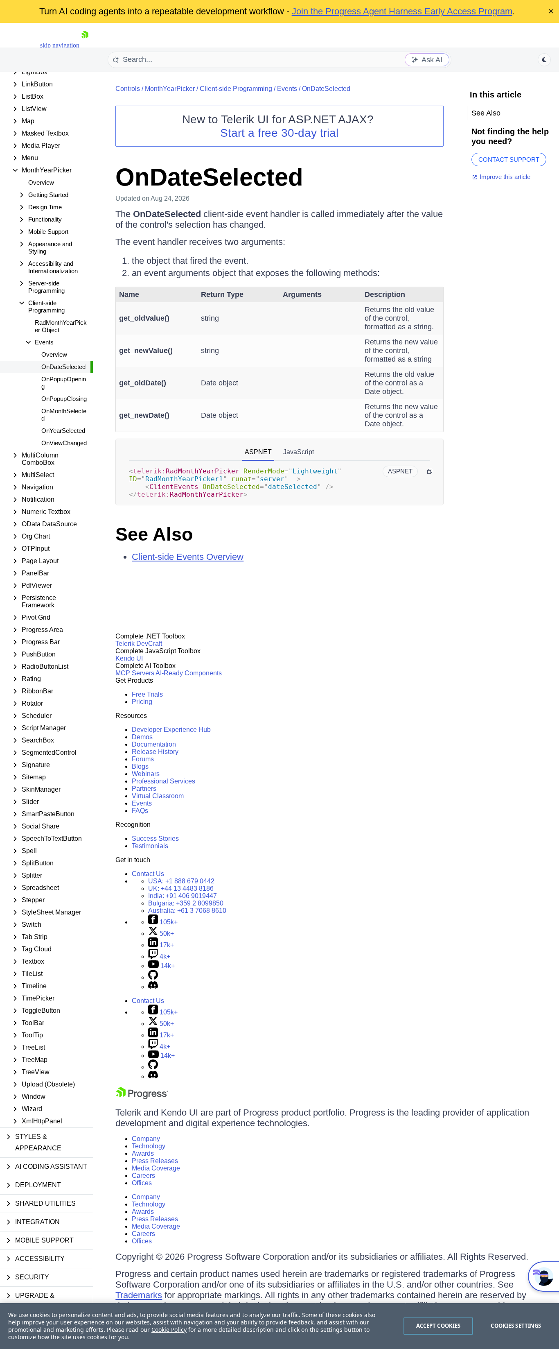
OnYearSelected (63, 430)
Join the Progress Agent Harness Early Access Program (402, 11)
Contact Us (148, 873)
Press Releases (155, 1160)
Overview (41, 182)
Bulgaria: (185, 903)
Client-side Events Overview (187, 557)
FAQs (140, 810)
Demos (142, 736)
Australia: (187, 910)
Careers (143, 1175)
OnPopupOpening (63, 383)
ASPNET (258, 451)
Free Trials (147, 694)
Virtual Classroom (158, 795)
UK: (181, 888)
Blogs (140, 766)
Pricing (142, 701)
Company (146, 1138)
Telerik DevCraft (138, 643)
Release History (155, 751)
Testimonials (150, 845)
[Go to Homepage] (84, 45)
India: (182, 895)
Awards (143, 1153)
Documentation (154, 744)
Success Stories (155, 838)
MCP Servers (134, 673)
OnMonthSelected (63, 414)
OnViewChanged (64, 442)
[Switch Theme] (544, 59)
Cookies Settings (516, 1325)
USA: (181, 881)
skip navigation (59, 45)
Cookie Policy (169, 1329)
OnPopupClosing (64, 398)
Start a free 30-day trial (279, 133)
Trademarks (138, 1295)
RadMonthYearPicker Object (61, 326)
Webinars (146, 773)
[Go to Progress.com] (142, 1096)
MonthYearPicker (170, 88)
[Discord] (153, 986)
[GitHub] (153, 977)
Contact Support (508, 159)
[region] (279, 1326)
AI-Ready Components (189, 673)
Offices (142, 1182)
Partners (144, 788)
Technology (148, 1146)
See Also (154, 534)
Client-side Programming (236, 88)
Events (287, 88)
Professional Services (163, 781)
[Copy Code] (429, 471)
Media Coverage (156, 1168)
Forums (143, 759)
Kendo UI (129, 658)
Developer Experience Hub (171, 729)
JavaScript (298, 451)
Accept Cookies (438, 1325)
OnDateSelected (63, 366)
